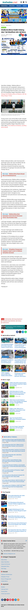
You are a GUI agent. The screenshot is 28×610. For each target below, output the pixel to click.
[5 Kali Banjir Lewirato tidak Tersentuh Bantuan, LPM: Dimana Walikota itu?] (21, 368)
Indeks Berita (4, 581)
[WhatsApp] (25, 332)
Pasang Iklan (4, 591)
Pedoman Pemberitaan (6, 574)
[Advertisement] (14, 69)
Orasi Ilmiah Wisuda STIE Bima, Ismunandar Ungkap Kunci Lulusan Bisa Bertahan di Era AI (14, 465)
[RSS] (18, 600)
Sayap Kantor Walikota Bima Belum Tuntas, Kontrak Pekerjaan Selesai (7, 361)
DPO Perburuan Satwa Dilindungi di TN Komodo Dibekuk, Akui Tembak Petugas (17, 523)
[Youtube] (13, 600)
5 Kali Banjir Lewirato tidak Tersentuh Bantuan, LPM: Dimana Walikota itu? (20, 375)
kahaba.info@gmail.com (9, 553)
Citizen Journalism (5, 593)
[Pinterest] (7, 600)
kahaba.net (3, 34)
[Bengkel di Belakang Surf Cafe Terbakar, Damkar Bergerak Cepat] (4, 511)
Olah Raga (3, 568)
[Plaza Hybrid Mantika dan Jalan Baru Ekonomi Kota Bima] (4, 497)
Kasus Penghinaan (18, 319)
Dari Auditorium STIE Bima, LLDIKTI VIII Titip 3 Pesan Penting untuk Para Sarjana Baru (13, 486)
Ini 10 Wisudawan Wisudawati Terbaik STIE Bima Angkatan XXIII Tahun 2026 (13, 475)
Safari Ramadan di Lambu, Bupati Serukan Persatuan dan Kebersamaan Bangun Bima (17, 393)
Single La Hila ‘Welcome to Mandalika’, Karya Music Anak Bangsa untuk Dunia (17, 410)
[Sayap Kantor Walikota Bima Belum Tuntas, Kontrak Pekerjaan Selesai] (7, 354)
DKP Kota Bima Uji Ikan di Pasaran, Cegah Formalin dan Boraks (13, 470)
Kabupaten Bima (5, 566)
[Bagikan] (25, 35)
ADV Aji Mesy (9, 319)
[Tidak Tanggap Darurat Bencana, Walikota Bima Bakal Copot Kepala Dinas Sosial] (7, 368)
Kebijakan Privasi (5, 576)
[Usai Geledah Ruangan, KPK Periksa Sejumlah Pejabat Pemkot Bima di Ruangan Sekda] (7, 340)
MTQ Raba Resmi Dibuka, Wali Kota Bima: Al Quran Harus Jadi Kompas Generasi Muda (13, 481)
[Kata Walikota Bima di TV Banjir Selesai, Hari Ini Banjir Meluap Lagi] (21, 354)
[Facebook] (17, 332)
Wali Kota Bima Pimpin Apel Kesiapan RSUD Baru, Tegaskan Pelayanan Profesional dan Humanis (13, 440)
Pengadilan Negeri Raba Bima (9, 320)
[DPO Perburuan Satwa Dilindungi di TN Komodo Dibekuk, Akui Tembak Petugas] (4, 524)
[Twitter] (20, 332)
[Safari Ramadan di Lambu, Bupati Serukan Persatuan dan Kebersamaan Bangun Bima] (4, 394)
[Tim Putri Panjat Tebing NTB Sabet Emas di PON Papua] (4, 428)
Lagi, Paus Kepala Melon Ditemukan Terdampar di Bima (17, 418)
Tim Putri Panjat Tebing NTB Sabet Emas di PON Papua (16, 427)
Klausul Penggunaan (6, 579)
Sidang (19, 320)
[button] (21, 2)
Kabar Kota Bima (19, 341)
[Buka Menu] (23, 2)
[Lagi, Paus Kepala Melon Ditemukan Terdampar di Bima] (4, 419)
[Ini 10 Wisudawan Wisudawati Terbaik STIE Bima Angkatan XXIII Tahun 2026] (4, 504)
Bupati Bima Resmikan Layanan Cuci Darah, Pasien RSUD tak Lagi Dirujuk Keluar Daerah (13, 450)
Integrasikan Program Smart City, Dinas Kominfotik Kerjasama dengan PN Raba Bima (20, 346)
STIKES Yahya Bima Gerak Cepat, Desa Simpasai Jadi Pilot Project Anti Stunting (18, 384)
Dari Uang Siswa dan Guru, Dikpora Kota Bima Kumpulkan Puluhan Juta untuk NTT (13, 445)
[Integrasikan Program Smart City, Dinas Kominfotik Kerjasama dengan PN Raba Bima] (21, 340)
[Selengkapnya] (26, 540)
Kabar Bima (4, 27)
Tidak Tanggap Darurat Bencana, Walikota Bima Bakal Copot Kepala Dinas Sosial (6, 374)
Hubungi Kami (4, 589)
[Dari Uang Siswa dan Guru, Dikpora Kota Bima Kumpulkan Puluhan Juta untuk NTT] (4, 531)
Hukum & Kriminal (5, 341)
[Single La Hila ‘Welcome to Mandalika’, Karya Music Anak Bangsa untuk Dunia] (4, 411)
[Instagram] (10, 600)
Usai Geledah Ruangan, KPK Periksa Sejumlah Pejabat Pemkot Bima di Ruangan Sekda (7, 346)
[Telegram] (23, 332)
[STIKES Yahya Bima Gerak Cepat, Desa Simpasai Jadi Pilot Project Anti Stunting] (4, 385)
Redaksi (3, 587)
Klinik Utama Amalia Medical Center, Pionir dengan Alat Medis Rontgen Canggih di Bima (18, 401)
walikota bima (6, 322)
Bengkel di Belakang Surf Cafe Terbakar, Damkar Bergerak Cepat (17, 510)
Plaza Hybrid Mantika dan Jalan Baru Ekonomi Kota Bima (12, 455)
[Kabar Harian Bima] (10, 2)
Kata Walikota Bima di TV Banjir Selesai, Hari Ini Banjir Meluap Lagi (20, 361)
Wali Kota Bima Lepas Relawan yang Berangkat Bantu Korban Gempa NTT (12, 460)
